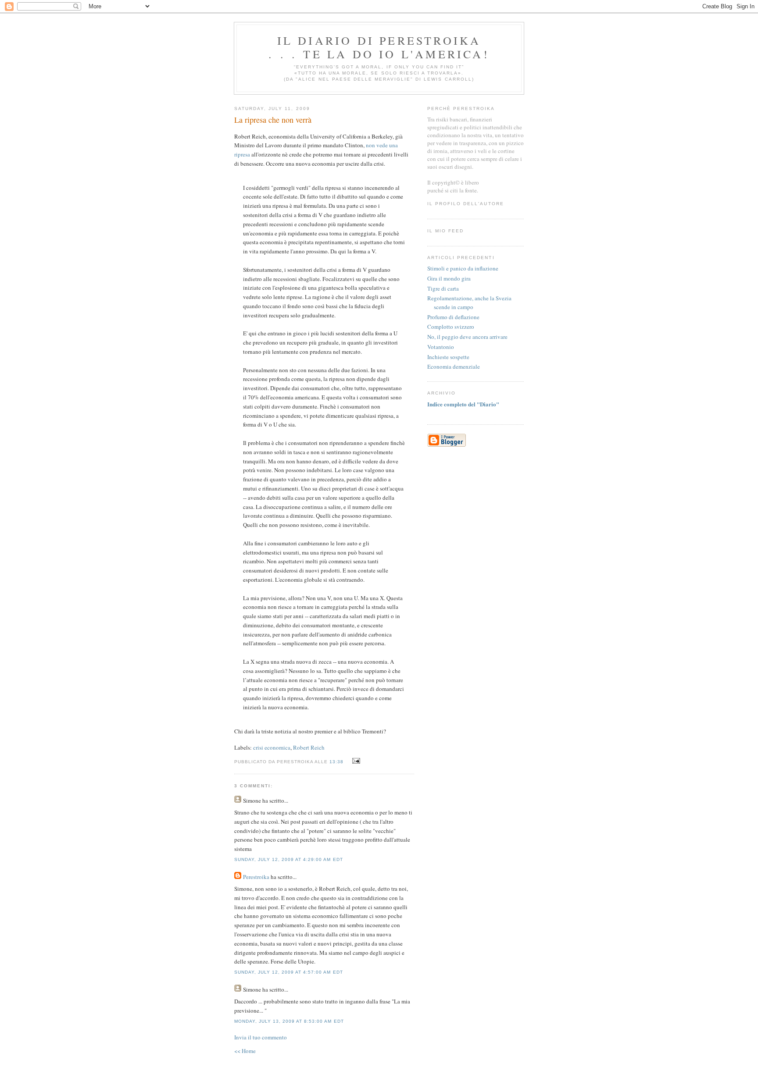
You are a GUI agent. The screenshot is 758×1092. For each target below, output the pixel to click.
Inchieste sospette (448, 357)
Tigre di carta (443, 288)
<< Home (245, 1051)
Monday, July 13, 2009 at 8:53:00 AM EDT (289, 1021)
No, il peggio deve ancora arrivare (467, 337)
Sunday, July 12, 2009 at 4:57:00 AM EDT (288, 972)
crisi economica (271, 747)
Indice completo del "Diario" (463, 404)
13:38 (336, 761)
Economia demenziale (453, 366)
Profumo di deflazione (453, 317)
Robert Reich (309, 747)
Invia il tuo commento (260, 1037)
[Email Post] (355, 761)
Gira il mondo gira (449, 278)
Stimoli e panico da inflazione (462, 268)
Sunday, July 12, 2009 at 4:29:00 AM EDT (288, 859)
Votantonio (440, 347)
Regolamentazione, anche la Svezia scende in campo (469, 302)
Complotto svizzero (450, 327)
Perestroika (256, 877)
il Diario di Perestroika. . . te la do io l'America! (379, 47)
